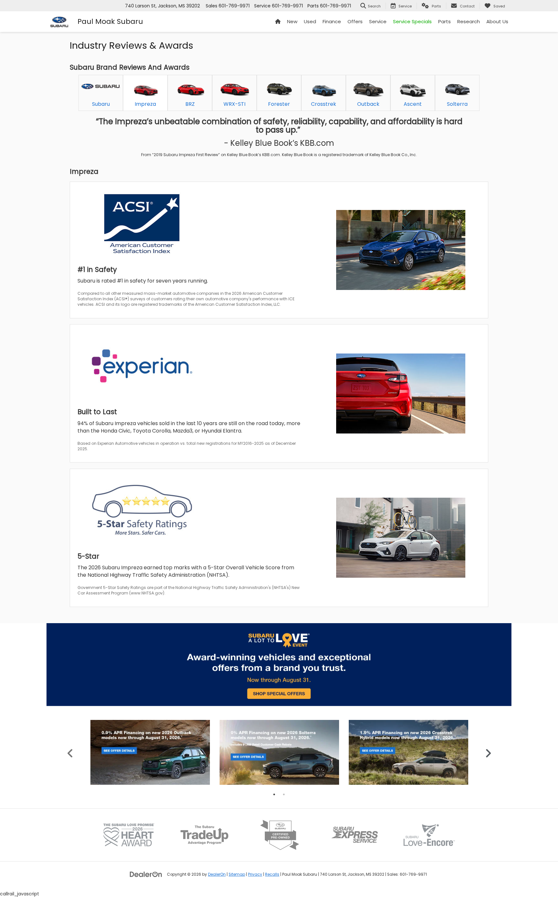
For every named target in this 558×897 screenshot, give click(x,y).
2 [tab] (284, 794)
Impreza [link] (145, 104)
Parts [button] (444, 21)
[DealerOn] (145, 874)
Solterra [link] (457, 104)
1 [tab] (274, 794)
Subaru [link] (101, 104)
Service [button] (378, 21)
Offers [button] (355, 21)
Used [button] (310, 21)
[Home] (278, 21)
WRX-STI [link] (234, 104)
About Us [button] (497, 21)
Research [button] (468, 21)
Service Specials (412, 21)
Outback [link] (368, 104)
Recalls (272, 874)
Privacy (255, 874)
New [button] (292, 21)
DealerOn (217, 874)
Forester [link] (279, 104)
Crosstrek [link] (323, 104)
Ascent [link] (413, 104)
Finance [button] (332, 21)
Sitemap (237, 874)
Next (488, 752)
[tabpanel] (150, 752)
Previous (70, 752)
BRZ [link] (190, 104)
